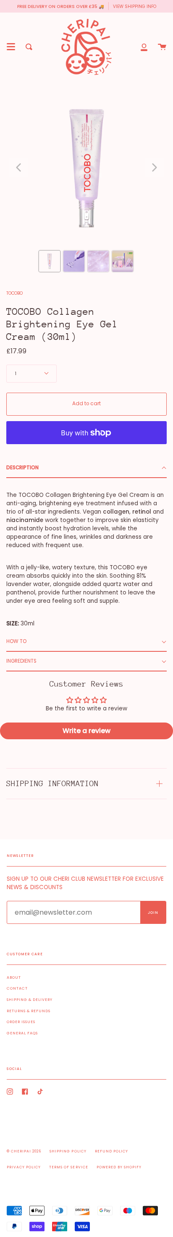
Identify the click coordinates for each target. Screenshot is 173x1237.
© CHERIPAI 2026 (24, 1151)
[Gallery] (86, 181)
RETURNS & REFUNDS (28, 1010)
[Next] (154, 167)
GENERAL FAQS (22, 1033)
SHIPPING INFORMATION (52, 783)
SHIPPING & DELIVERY (29, 999)
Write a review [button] (86, 731)
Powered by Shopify (119, 1167)
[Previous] (18, 167)
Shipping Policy (68, 1151)
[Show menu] (11, 47)
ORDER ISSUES (21, 1021)
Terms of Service (68, 1167)
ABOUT (14, 977)
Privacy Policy (24, 1167)
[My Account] (144, 47)
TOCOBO (14, 293)
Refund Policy (111, 1151)
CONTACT (17, 988)
